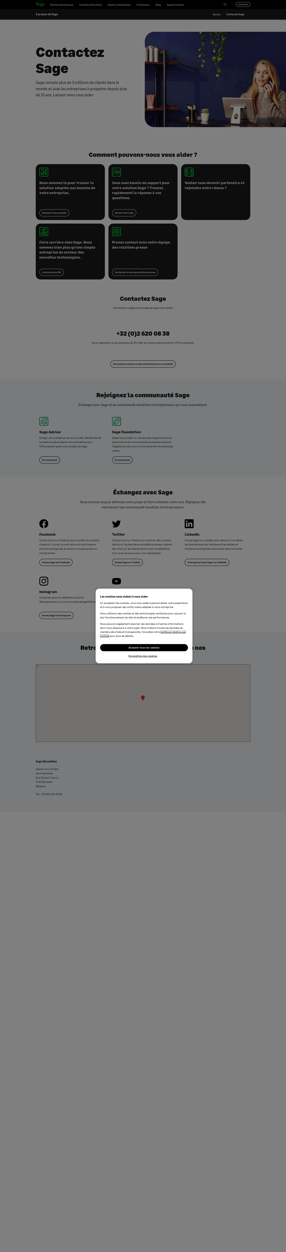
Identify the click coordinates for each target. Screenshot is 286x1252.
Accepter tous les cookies (144, 647)
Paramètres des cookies (142, 656)
